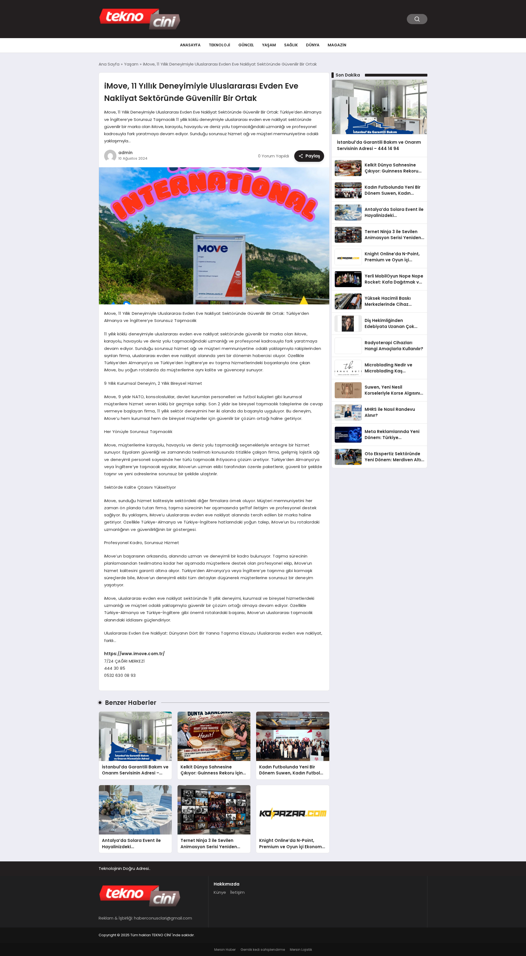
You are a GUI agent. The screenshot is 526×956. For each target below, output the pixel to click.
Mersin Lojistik (301, 949)
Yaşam (269, 45)
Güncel (246, 45)
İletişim (237, 892)
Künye (220, 892)
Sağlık (291, 45)
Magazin (337, 45)
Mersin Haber (225, 949)
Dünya (312, 45)
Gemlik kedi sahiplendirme (263, 949)
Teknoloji (219, 45)
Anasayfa (190, 45)
